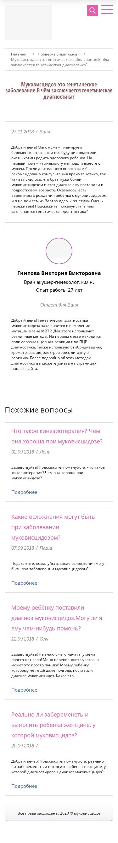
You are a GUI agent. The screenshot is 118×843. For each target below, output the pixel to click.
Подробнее (24, 492)
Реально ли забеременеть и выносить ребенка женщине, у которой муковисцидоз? (53, 725)
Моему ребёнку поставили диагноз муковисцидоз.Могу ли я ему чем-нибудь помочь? (56, 618)
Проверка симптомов (57, 54)
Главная (18, 54)
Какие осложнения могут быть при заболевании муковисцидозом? (53, 527)
